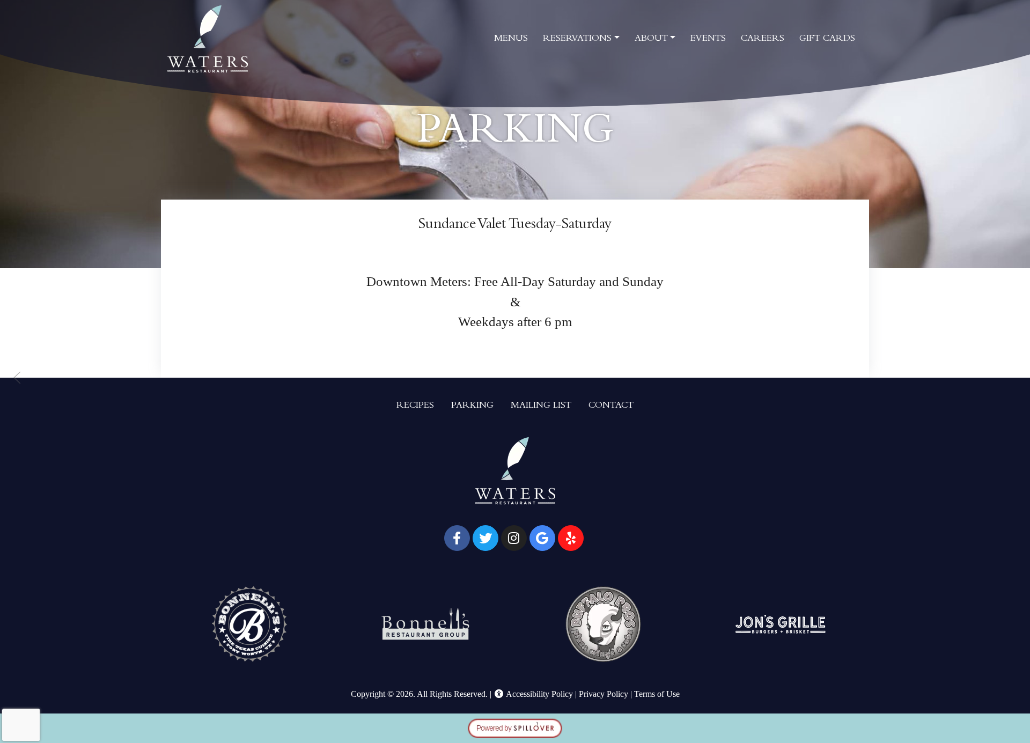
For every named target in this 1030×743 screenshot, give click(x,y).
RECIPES (415, 406)
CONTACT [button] (611, 406)
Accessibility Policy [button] (538, 693)
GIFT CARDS (827, 39)
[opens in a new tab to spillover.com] (515, 727)
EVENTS (708, 39)
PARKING (472, 406)
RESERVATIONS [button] (577, 39)
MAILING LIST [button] (541, 406)
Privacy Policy (603, 693)
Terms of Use (657, 693)
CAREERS (762, 39)
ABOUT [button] (651, 39)
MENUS (511, 39)
